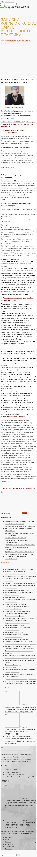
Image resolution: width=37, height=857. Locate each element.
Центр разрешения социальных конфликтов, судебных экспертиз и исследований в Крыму (17, 606)
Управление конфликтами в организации (19, 552)
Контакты (8, 849)
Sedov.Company (26, 833)
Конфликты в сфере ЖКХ (14, 632)
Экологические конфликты (14, 616)
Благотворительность (13, 676)
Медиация (8, 653)
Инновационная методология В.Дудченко (20, 526)
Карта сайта (9, 837)
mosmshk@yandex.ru (12, 772)
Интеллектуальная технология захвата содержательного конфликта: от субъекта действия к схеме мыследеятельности (20, 709)
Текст (3, 200)
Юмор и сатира (10, 667)
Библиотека (9, 844)
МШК (15, 831)
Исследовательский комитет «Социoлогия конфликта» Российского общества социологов (20, 578)
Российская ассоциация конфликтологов (20, 583)
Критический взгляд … (13, 665)
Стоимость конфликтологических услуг (19, 569)
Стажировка (9, 846)
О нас (7, 839)
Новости (8, 842)
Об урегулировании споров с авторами (19, 674)
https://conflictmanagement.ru (15, 774)
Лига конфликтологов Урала (15, 597)
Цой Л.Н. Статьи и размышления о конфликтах (18, 488)
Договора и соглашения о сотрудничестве (20, 679)
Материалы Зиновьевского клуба (17, 590)
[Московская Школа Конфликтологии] (18, 8)
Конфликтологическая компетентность (19, 651)
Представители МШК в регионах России (19, 554)
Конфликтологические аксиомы (16, 639)
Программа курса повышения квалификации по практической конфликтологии (16, 540)
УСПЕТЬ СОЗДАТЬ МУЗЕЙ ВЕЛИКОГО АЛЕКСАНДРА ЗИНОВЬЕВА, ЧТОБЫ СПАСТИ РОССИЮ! (20, 732)
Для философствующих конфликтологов (20, 545)
